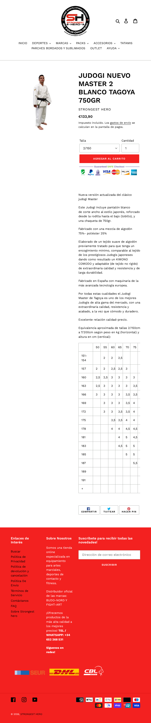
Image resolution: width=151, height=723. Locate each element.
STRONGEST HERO (31, 714)
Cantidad (128, 140)
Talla (82, 140)
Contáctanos (20, 600)
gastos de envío (120, 122)
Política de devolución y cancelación (20, 571)
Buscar (15, 551)
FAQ (14, 606)
